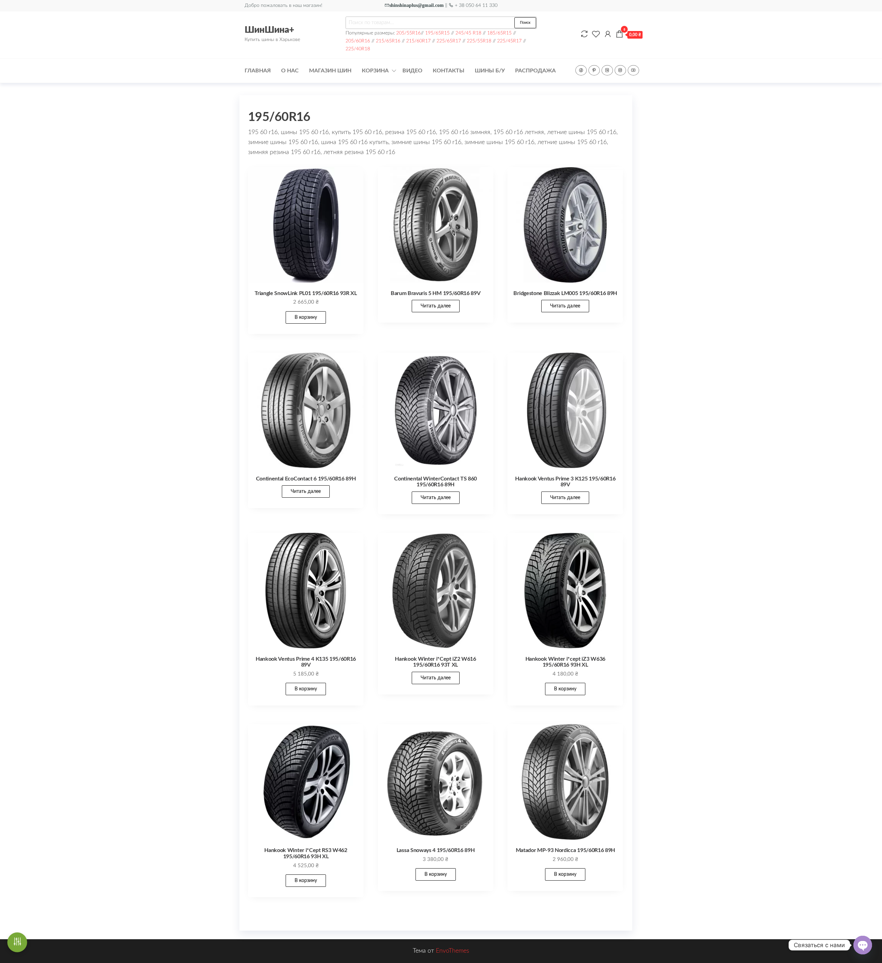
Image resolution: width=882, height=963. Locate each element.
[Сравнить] (582, 34)
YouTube (633, 70)
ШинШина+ (269, 30)
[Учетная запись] (606, 34)
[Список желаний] (594, 34)
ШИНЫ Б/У (490, 70)
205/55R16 (408, 33)
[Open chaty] (862, 945)
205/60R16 (358, 40)
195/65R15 (437, 33)
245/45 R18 (468, 33)
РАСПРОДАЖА (535, 70)
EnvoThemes (452, 951)
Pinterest (594, 70)
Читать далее (436, 306)
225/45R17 (509, 40)
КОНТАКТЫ (448, 70)
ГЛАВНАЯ (258, 70)
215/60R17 (418, 40)
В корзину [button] (306, 317)
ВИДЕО (412, 70)
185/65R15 (499, 33)
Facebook (581, 70)
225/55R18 (479, 40)
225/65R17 (449, 40)
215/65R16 (388, 40)
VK (607, 70)
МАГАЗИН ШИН (330, 70)
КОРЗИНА (375, 70)
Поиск (525, 22)
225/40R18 (358, 48)
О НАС (290, 70)
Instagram (620, 70)
